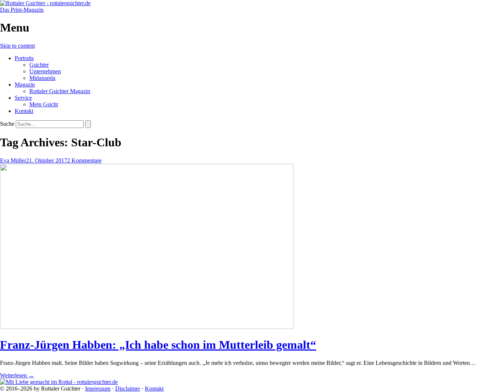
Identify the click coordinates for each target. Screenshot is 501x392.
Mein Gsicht (43, 104)
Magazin (25, 84)
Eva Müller (13, 160)
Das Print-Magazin (22, 10)
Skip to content (17, 46)
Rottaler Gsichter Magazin (59, 91)
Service (23, 98)
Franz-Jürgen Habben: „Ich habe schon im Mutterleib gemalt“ (158, 344)
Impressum (97, 388)
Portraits (24, 58)
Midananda (42, 78)
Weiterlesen (17, 375)
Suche (7, 124)
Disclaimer (127, 388)
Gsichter (39, 65)
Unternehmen (45, 71)
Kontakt (24, 111)
